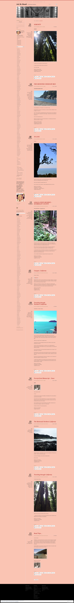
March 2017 (18, 250)
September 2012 (19, 141)
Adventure (29, 312)
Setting (27, 283)
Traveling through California (43, 474)
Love (29, 33)
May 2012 (18, 145)
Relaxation (29, 282)
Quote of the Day (20, 190)
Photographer (30, 34)
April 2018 (18, 65)
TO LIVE (37, 137)
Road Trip (28, 218)
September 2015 (19, 104)
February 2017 (18, 82)
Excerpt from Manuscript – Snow (44, 378)
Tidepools (31, 431)
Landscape (28, 314)
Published (27, 36)
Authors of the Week (42, 86)
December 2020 (18, 53)
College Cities (29, 484)
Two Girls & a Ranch (36, 598)
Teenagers (31, 97)
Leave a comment (55, 86)
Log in (17, 160)
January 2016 (18, 99)
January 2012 (18, 150)
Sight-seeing (29, 283)
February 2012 (18, 149)
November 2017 (18, 70)
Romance (31, 282)
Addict (28, 92)
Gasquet (29, 280)
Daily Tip (23, 181)
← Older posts (36, 579)
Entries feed (18, 161)
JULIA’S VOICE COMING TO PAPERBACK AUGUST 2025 (28, 588)
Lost (30, 388)
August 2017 (18, 74)
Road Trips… (38, 533)
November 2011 (18, 322)
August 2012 (18, 142)
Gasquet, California (40, 271)
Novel (31, 216)
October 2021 (18, 52)
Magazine (28, 215)
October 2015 (18, 103)
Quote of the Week (42, 26)
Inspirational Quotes (19, 40)
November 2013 (18, 125)
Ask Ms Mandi (21, 4)
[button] (45, 46)
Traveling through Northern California (40, 303)
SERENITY (37, 24)
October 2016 (18, 87)
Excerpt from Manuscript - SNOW (19, 183)
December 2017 (18, 69)
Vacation (30, 99)
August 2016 (18, 90)
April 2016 (18, 95)
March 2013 (18, 133)
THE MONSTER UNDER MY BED (45, 84)
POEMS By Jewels (36, 595)
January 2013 (18, 305)
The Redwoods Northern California (45, 421)
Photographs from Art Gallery (44, 306)
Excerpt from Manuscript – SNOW (37, 591)
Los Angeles (31, 314)
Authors (27, 387)
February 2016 (18, 267)
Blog (17, 171)
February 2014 (18, 124)
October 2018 (18, 61)
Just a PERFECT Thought (19, 186)
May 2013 (18, 301)
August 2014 (18, 116)
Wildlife (31, 432)
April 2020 (18, 56)
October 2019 (18, 57)
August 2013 (18, 128)
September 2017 (19, 73)
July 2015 (18, 107)
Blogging (29, 313)
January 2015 (18, 112)
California (29, 388)
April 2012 (18, 146)
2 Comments (55, 26)
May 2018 (18, 233)
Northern (31, 281)
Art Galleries (29, 541)
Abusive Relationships (30, 386)
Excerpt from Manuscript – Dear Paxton (37, 590)
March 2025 (18, 49)
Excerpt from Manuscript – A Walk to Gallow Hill (37, 588)
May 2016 (18, 263)
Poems (34, 594)
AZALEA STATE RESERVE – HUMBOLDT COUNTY (43, 203)
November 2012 (18, 138)
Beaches (31, 92)
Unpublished (31, 98)
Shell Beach (29, 543)
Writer (31, 150)
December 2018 (18, 229)
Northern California (30, 147)
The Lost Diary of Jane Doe (36, 597)
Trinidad (28, 150)
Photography (29, 35)
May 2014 (18, 120)
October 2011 (18, 154)
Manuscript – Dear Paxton (20, 172)
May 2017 (18, 78)
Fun (30, 542)
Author (29, 92)
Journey (31, 280)
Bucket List (31, 313)
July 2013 (18, 129)
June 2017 (18, 246)
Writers (31, 99)
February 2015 (18, 111)
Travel (28, 98)
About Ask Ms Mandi (19, 167)
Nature (29, 215)
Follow (17, 214)
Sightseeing (29, 431)
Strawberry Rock (30, 148)
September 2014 (19, 284)
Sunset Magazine (30, 36)
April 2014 (18, 121)
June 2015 (18, 108)
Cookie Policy (16, 601)
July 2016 (18, 91)
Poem (31, 35)
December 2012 (18, 137)
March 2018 (18, 66)
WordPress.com (18, 164)
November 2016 (18, 86)
